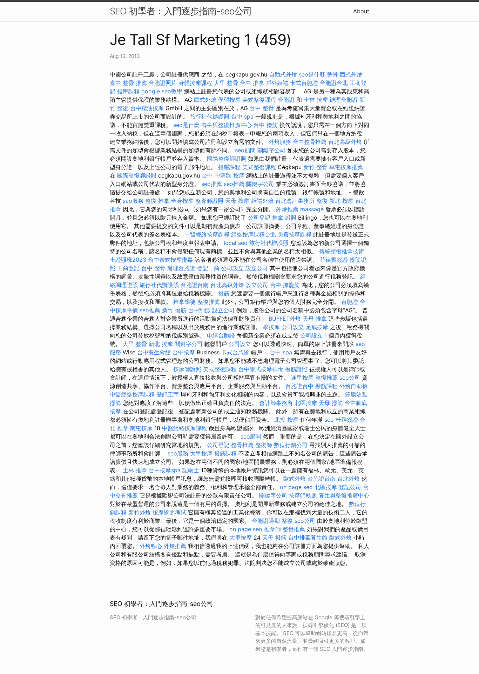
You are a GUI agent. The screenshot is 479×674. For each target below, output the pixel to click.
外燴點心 (151, 545)
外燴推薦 (287, 209)
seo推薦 (211, 183)
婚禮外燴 (262, 200)
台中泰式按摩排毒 (170, 259)
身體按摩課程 (195, 82)
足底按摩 (317, 327)
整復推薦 (208, 301)
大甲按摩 (201, 453)
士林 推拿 (135, 470)
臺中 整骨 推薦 (128, 82)
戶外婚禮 (277, 82)
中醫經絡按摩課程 (206, 234)
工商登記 (128, 268)
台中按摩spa (165, 470)
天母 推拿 (315, 318)
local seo (236, 242)
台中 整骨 (262, 108)
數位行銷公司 (291, 444)
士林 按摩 (316, 99)
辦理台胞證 (344, 99)
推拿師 (272, 529)
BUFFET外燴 (285, 318)
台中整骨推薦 (309, 141)
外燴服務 (280, 141)
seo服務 (133, 200)
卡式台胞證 (304, 82)
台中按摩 (184, 352)
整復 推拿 (157, 200)
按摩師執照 (303, 495)
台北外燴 (348, 478)
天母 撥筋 (331, 402)
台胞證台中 (299, 385)
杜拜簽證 (347, 419)
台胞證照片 (163, 82)
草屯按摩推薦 (346, 167)
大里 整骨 (226, 82)
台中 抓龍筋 (285, 284)
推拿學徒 (184, 301)
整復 (322, 200)
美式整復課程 (259, 99)
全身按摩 (182, 200)
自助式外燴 (283, 74)
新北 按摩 (341, 200)
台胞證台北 (334, 82)
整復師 (263, 444)
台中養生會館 (154, 352)
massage (312, 209)
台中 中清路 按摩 (223, 175)
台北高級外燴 (345, 141)
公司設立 (232, 268)
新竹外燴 (139, 512)
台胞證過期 (266, 520)
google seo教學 (161, 91)
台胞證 (286, 99)
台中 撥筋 (266, 124)
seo (329, 419)
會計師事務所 (276, 402)
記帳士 (190, 470)
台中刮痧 (199, 310)
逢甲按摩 (302, 377)
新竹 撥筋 (174, 310)
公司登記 (259, 217)
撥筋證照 (296, 369)
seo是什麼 (312, 74)
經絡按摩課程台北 (253, 234)
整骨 (332, 74)
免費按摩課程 (294, 234)
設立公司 (256, 268)
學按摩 (271, 327)
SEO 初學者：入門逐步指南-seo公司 (181, 11)
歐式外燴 (205, 99)
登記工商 (208, 268)
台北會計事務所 (295, 200)
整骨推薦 (242, 444)
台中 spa (242, 116)
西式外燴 (351, 74)
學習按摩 (229, 99)
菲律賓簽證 (334, 259)
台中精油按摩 (147, 108)
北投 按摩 (286, 419)
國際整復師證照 (226, 158)
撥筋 (223, 293)
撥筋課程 (326, 385)
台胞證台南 (195, 284)
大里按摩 (240, 537)
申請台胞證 (221, 335)
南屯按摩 (141, 428)
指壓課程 (128, 91)
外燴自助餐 (353, 385)
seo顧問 (245, 150)
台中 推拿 (252, 82)
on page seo (296, 487)
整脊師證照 (209, 200)
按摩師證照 (187, 369)
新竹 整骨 (315, 167)
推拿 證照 (284, 217)
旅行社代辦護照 (209, 116)
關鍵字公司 (271, 150)
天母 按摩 (237, 200)
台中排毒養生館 (308, 537)
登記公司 (350, 487)
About (361, 11)
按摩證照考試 (169, 512)
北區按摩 (306, 402)
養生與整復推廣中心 (226, 124)
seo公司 (349, 377)
